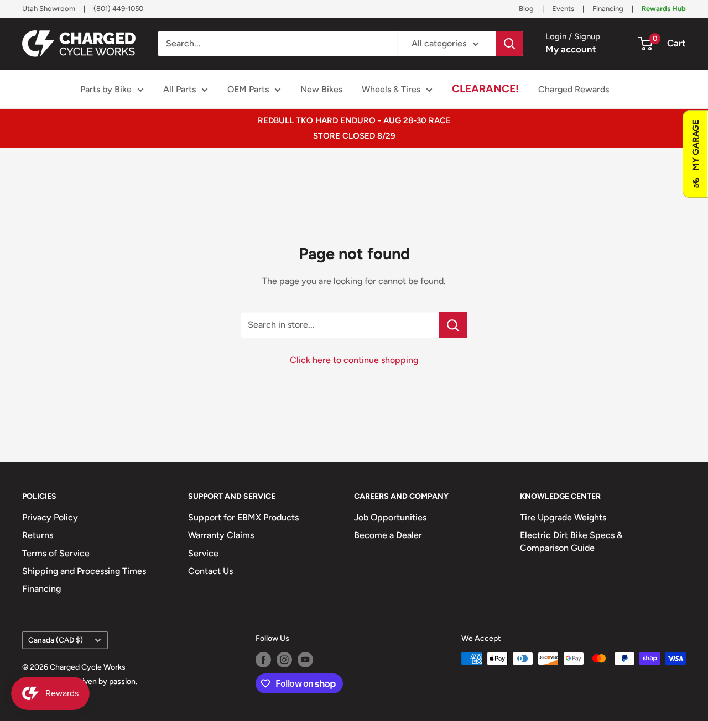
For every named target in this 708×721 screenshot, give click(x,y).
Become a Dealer (388, 535)
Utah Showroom (48, 8)
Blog (526, 8)
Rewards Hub (664, 8)
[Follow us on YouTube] (305, 659)
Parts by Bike (106, 89)
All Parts (179, 89)
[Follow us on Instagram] (284, 659)
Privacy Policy (50, 517)
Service (203, 553)
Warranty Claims (221, 535)
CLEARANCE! (485, 88)
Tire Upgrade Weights (563, 517)
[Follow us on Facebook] (263, 659)
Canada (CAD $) (55, 639)
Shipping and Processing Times (84, 571)
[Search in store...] (453, 325)
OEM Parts (248, 89)
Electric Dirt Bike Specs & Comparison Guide (571, 541)
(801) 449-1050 (118, 8)
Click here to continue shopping (354, 360)
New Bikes (321, 89)
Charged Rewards (573, 89)
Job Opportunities (390, 517)
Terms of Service (56, 553)
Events (563, 8)
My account (570, 49)
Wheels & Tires (391, 89)
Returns (37, 535)
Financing (607, 8)
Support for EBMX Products (243, 517)
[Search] (509, 43)
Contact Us (210, 571)
